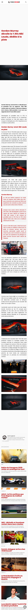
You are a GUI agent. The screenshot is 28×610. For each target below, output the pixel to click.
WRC (2, 464)
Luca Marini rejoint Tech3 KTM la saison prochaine (13, 605)
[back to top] (25, 607)
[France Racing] (14, 2)
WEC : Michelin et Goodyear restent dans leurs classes (12, 523)
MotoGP (3, 546)
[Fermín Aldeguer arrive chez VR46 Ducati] (14, 537)
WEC (2, 519)
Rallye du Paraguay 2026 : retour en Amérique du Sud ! (13, 468)
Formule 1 (3, 491)
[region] (14, 15)
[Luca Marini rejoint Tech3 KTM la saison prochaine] (14, 592)
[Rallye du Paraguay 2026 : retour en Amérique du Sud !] (14, 456)
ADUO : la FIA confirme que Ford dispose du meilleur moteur (12, 496)
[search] (26, 2)
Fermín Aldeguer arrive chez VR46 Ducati (13, 550)
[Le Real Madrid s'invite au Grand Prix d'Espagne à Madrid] (14, 564)
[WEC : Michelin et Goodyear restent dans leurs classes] (14, 511)
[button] (14, 168)
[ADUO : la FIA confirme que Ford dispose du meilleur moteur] (14, 483)
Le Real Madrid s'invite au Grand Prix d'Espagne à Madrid (11, 577)
